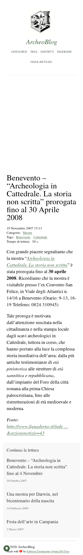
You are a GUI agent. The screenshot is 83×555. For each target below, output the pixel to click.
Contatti (47, 52)
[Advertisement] (41, 118)
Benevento (23, 237)
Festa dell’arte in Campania (32, 521)
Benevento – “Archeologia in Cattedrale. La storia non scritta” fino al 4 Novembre (37, 466)
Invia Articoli (41, 62)
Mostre (27, 232)
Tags (33, 52)
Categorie (19, 52)
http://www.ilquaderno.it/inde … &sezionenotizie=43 (37, 429)
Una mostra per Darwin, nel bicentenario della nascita (32, 497)
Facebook (64, 52)
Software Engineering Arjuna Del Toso (48, 551)
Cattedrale (40, 237)
